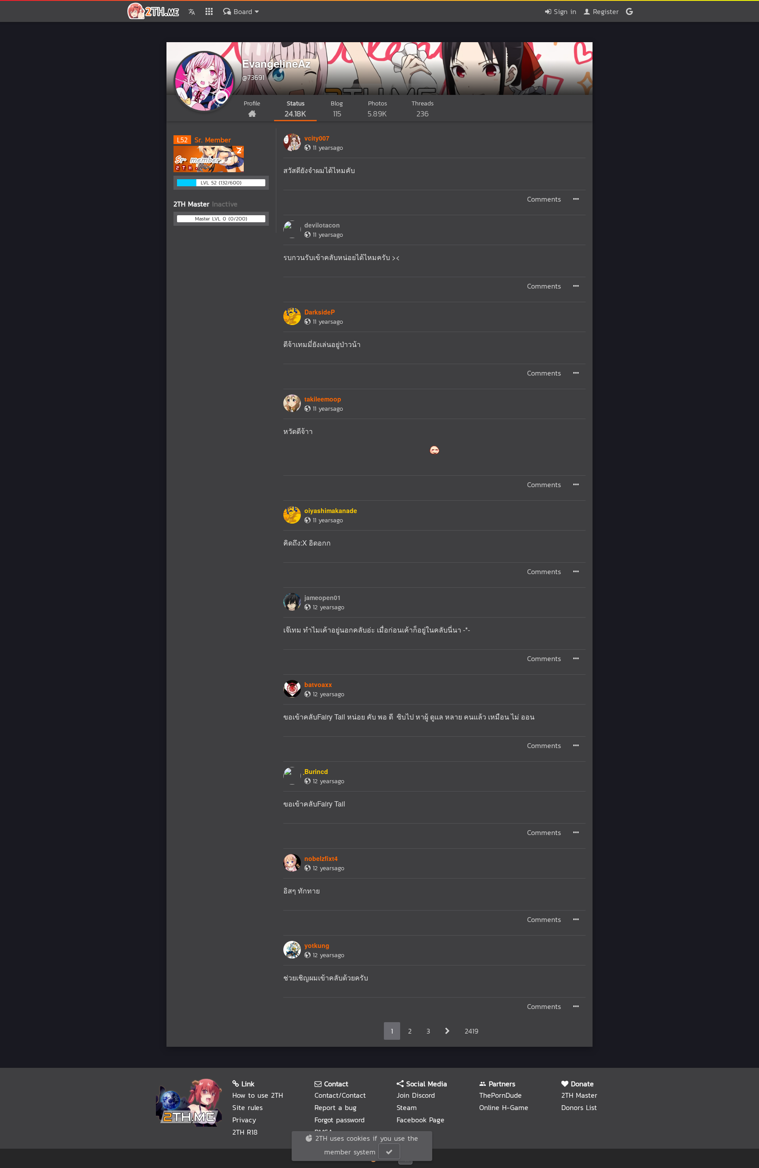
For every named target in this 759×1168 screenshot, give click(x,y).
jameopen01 (322, 597)
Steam (407, 1107)
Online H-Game (503, 1107)
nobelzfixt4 (321, 858)
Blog (337, 109)
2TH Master (579, 1095)
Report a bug (335, 1107)
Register (604, 11)
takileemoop (322, 398)
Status (295, 109)
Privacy (244, 1119)
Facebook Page (421, 1119)
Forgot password (339, 1119)
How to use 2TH (257, 1095)
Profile (252, 103)
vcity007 (316, 138)
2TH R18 (244, 1132)
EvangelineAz (276, 63)
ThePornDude (500, 1095)
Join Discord (416, 1095)
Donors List (579, 1107)
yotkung (316, 945)
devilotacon (322, 225)
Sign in (563, 11)
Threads (423, 109)
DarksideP (319, 311)
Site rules (247, 1107)
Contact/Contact (340, 1095)
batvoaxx (318, 684)
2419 (471, 1031)
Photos (377, 109)
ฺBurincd (316, 771)
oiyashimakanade (330, 510)
